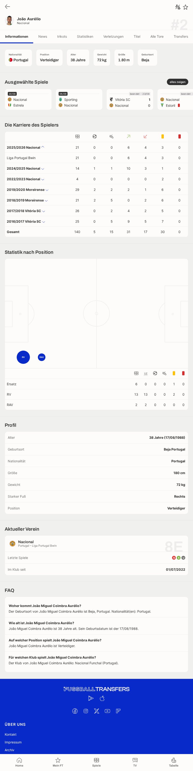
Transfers (181, 36)
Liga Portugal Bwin (21, 158)
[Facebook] (74, 710)
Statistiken (85, 36)
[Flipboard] (118, 710)
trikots (62, 36)
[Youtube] (107, 710)
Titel (137, 36)
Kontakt (10, 734)
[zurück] (7, 7)
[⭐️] (185, 7)
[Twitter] (96, 710)
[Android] (91, 698)
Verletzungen (113, 36)
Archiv (9, 750)
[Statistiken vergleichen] (178, 7)
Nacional (23, 23)
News (42, 36)
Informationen (16, 36)
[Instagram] (85, 710)
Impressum (13, 742)
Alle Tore (157, 36)
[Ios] (101, 698)
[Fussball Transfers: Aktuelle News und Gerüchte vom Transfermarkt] (96, 689)
